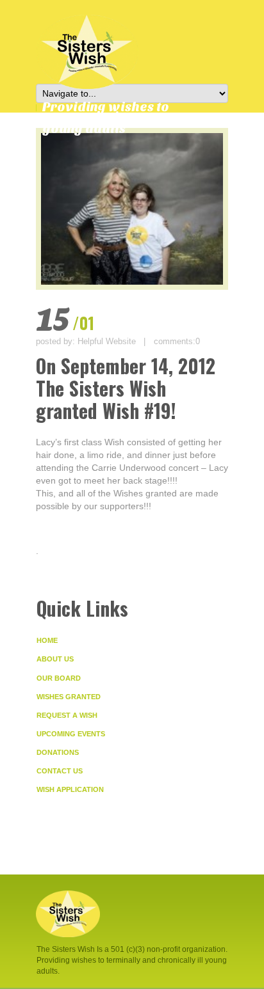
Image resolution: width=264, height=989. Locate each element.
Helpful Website (107, 341)
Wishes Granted (69, 696)
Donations (58, 752)
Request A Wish (67, 715)
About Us (55, 659)
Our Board (59, 678)
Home (47, 640)
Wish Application (70, 789)
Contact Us (60, 771)
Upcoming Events (71, 734)
